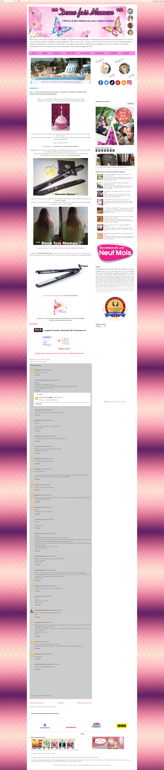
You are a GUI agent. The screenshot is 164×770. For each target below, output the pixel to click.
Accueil (60, 703)
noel (127, 289)
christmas (132, 288)
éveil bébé (120, 284)
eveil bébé (115, 284)
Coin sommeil (107, 274)
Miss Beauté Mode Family (42, 610)
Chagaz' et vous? (40, 586)
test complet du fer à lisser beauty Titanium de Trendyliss (68, 248)
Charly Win (38, 420)
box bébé (110, 284)
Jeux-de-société (106, 280)
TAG (123, 286)
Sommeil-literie (111, 281)
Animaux (104, 285)
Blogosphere (109, 273)
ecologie (97, 289)
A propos (126, 280)
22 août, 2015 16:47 (51, 436)
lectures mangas (103, 286)
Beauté (105, 281)
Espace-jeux (121, 271)
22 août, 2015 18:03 (46, 446)
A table (129, 274)
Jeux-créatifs (126, 276)
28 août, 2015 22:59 (45, 596)
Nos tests (110, 269)
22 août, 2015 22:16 (44, 484)
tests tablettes (99, 285)
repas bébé (106, 290)
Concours (36, 361)
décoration (131, 280)
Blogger (109, 765)
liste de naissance (109, 289)
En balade (117, 281)
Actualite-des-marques (118, 282)
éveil (103, 292)
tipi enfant (125, 290)
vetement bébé (131, 290)
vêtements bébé (99, 292)
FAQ (108, 288)
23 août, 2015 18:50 (49, 533)
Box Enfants (123, 281)
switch (121, 290)
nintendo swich (117, 289)
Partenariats (43, 361)
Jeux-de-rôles (103, 276)
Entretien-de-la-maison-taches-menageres (110, 277)
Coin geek (99, 274)
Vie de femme (106, 271)
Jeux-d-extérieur (130, 281)
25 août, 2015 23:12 (50, 570)
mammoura (38, 654)
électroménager (111, 286)
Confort (106, 284)
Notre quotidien (99, 278)
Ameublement (119, 286)
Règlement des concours (102, 282)
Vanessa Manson (40, 570)
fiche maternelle (102, 289)
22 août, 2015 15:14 (47, 420)
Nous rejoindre (119, 288)
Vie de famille (130, 271)
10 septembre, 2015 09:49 (52, 664)
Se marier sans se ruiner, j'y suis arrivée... (60, 82)
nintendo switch (123, 289)
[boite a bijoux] (108, 743)
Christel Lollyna (39, 556)
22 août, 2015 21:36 (46, 458)
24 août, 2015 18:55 (50, 556)
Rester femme (99, 281)
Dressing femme (115, 278)
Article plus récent (36, 703)
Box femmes (127, 282)
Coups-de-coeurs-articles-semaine (123, 273)
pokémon (102, 290)
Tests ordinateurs (128, 286)
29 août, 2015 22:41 (46, 622)
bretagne (124, 288)
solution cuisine (126, 285)
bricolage (128, 288)
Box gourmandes (111, 285)
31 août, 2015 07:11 (47, 654)
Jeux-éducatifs (107, 278)
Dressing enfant (111, 276)
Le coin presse (118, 285)
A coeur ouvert (119, 276)
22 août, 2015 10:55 (46, 370)
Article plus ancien (84, 703)
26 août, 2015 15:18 (51, 586)
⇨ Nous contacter (107, 292)
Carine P (37, 596)
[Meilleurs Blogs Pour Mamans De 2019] (115, 401)
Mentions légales (112, 288)
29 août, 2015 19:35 (56, 610)
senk (36, 641)
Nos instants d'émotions (117, 280)
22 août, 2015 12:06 (54, 380)
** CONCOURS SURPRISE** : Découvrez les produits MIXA (119, 208)
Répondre (37, 375)
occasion (130, 289)
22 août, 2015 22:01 (46, 469)
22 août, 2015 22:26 (45, 495)
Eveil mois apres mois (129, 284)
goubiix (37, 495)
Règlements (42, 753)
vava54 (37, 484)
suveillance (117, 290)
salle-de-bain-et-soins (119, 274)
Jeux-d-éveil (124, 277)
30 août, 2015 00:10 (43, 641)
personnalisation (103, 288)
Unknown (38, 370)
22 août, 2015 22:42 (46, 507)
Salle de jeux (100, 273)
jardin (110, 282)
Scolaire (100, 280)
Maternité (122, 278)
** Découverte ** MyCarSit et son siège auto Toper (116, 199)
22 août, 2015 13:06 (46, 410)
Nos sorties (127, 278)
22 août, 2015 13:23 (57, 397)
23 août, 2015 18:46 (48, 519)
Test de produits (121, 269)
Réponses (40, 394)
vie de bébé (131, 277)
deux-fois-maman (44, 397)
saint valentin (112, 290)
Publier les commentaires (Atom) (46, 706)
